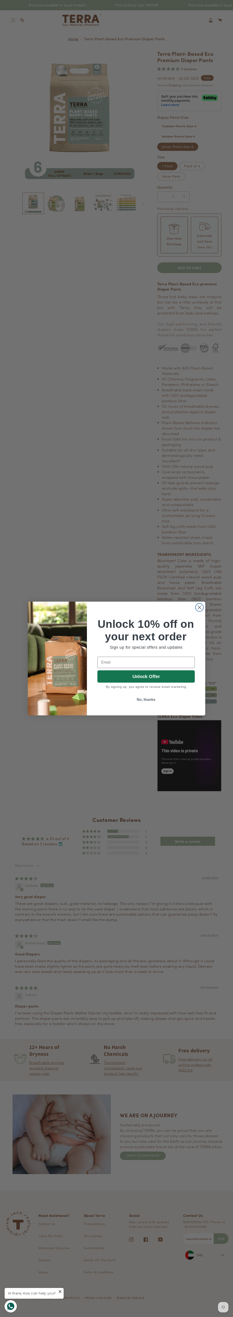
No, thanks (146, 700)
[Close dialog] (199, 607)
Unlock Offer (146, 676)
